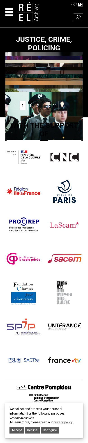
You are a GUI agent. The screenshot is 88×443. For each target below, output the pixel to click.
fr (72, 4)
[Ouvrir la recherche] (78, 17)
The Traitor (44, 157)
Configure (50, 430)
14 (55, 105)
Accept (17, 430)
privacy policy (62, 422)
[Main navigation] (9, 12)
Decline (32, 430)
